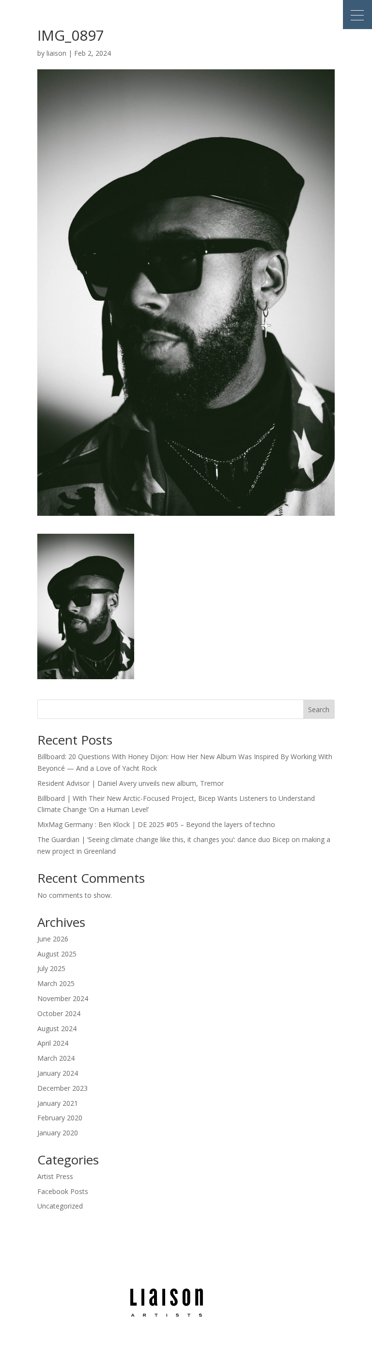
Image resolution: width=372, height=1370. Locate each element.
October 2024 (58, 1013)
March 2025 (56, 983)
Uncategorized (60, 1206)
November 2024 (62, 998)
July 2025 (51, 968)
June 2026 (52, 938)
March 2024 (56, 1058)
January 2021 (57, 1103)
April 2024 (52, 1043)
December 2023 (62, 1088)
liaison (56, 53)
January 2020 (57, 1132)
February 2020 (59, 1117)
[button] (357, 14)
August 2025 (57, 953)
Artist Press (55, 1176)
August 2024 (57, 1028)
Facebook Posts (62, 1191)
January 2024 (57, 1073)
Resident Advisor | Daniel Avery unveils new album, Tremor (130, 783)
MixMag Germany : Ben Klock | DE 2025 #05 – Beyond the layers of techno (156, 824)
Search (318, 709)
